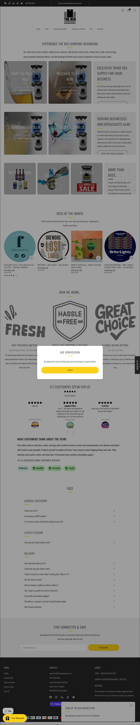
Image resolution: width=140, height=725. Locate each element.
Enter (70, 370)
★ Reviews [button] (137, 365)
